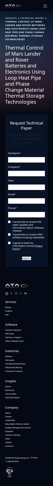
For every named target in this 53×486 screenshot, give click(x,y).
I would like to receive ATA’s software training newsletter (28, 236)
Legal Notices (13, 461)
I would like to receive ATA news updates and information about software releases (28, 226)
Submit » (26, 258)
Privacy (34, 457)
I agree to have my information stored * (27, 245)
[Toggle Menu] (45, 6)
